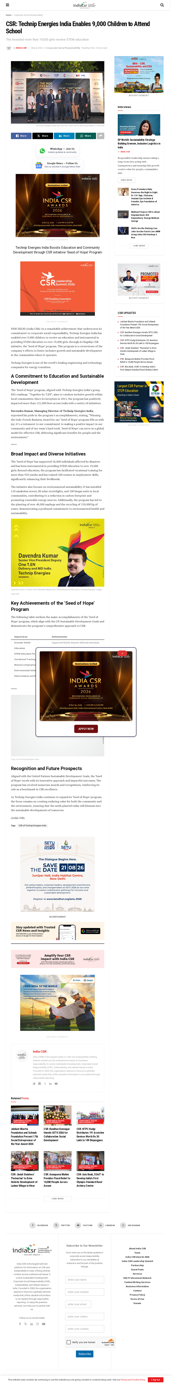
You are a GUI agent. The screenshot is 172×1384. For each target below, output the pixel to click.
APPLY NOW (86, 728)
